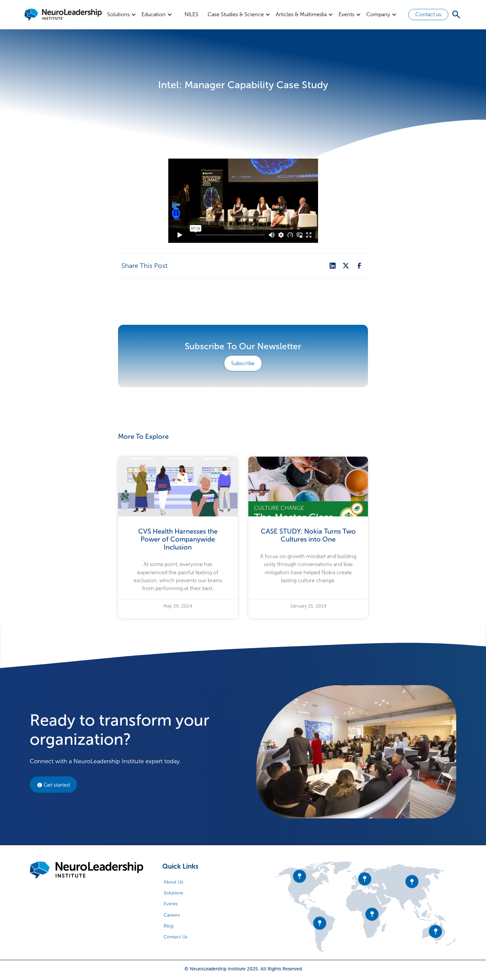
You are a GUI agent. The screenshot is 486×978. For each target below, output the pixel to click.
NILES (191, 14)
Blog (168, 926)
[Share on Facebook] (359, 265)
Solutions (173, 893)
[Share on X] (346, 265)
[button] (121, 14)
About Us (173, 882)
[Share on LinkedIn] (332, 265)
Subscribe (243, 363)
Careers (172, 915)
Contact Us (175, 937)
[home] (63, 14)
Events (171, 904)
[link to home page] (86, 870)
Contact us (428, 14)
